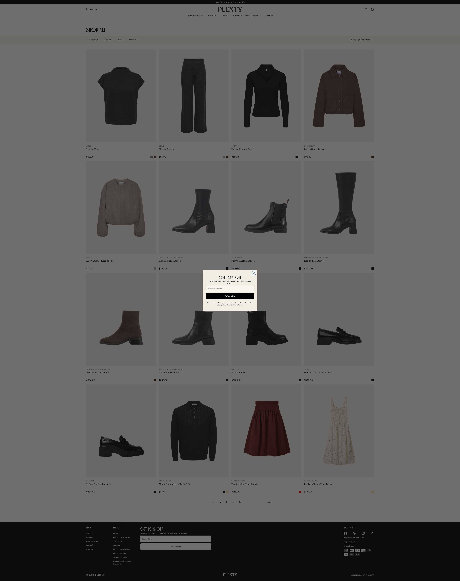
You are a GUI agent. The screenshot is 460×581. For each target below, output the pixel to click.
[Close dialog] (254, 273)
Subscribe (230, 296)
